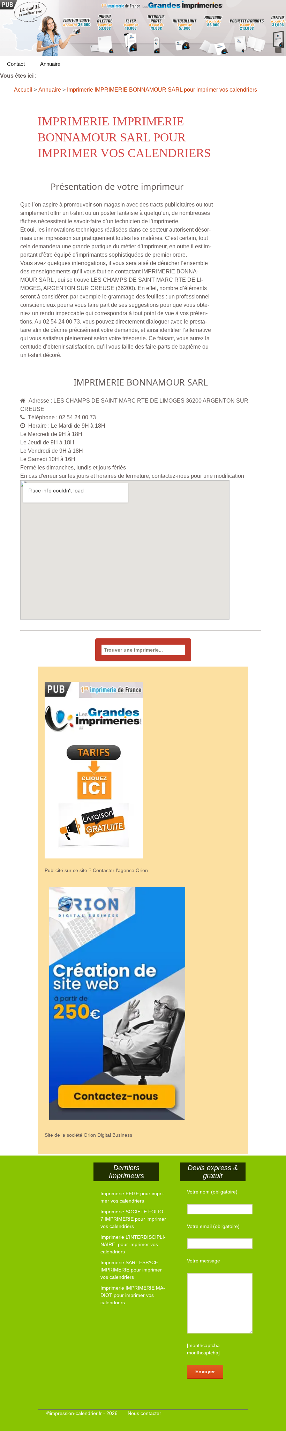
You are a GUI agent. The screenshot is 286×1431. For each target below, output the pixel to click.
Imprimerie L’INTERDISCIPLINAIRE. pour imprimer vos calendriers (133, 1244)
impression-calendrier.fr (76, 1413)
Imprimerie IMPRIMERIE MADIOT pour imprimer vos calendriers (132, 1295)
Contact (16, 64)
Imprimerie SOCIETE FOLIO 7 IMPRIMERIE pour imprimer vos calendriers (133, 1219)
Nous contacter (144, 1413)
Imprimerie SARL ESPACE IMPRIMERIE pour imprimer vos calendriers (131, 1270)
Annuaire (50, 64)
